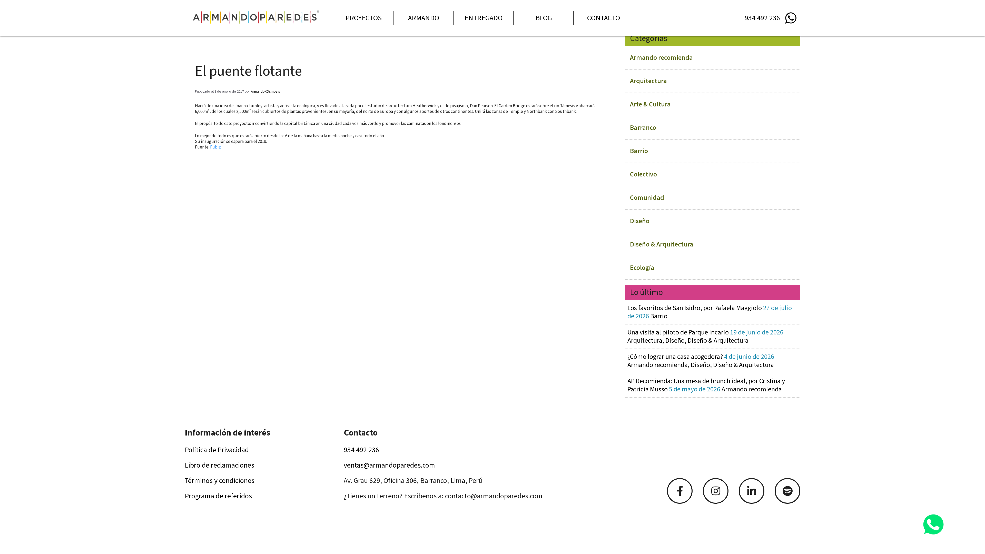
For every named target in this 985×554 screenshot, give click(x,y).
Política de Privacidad (217, 450)
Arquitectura (648, 81)
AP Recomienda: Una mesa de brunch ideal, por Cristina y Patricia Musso (706, 385)
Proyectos (364, 18)
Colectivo (643, 174)
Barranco (643, 127)
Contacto (603, 18)
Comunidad (647, 197)
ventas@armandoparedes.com (389, 465)
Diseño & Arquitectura (661, 244)
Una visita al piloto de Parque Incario (705, 336)
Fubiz (215, 147)
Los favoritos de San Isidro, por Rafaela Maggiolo (709, 312)
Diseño (639, 221)
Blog (543, 18)
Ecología (642, 267)
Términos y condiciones (219, 481)
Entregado (484, 18)
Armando (423, 18)
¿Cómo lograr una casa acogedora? (700, 361)
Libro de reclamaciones (219, 465)
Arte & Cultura (650, 104)
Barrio (639, 151)
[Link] (680, 491)
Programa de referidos (218, 496)
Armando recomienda (661, 57)
